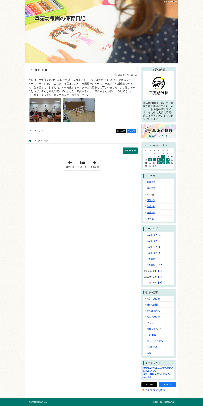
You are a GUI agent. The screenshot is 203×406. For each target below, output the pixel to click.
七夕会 (150, 322)
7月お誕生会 (153, 316)
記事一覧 (82, 167)
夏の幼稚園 (153, 304)
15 (150, 159)
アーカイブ (151, 228)
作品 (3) (151, 206)
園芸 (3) (151, 182)
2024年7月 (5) (154, 247)
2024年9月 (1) (154, 234)
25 (163, 163)
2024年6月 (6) (154, 253)
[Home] (30, 141)
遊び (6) (151, 188)
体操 (149, 353)
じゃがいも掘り (155, 341)
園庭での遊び (154, 328)
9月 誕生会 (153, 298)
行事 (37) (151, 218)
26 (168, 163)
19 (168, 159)
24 (159, 163)
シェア (122, 131)
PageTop (129, 150)
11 (163, 156)
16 (154, 159)
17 (159, 159)
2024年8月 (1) (154, 240)
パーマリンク (38, 130)
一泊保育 (151, 335)
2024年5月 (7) (154, 259)
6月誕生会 (152, 347)
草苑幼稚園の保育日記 (60, 18)
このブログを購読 (155, 390)
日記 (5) (151, 200)
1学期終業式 (153, 310)
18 (163, 159)
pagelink (147, 377)
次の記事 (95, 163)
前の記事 (71, 163)
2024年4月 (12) (155, 265)
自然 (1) (151, 212)
